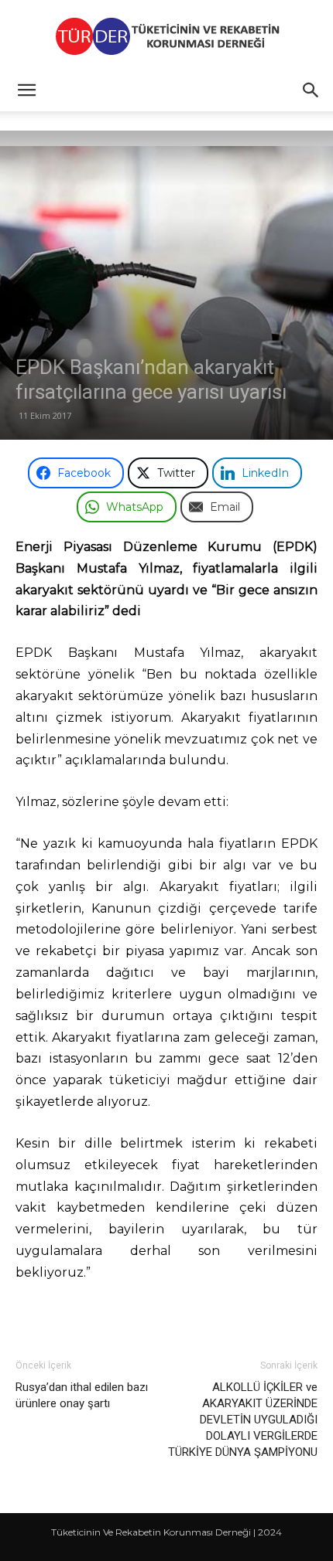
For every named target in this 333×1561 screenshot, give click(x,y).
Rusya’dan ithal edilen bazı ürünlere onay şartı (81, 1395)
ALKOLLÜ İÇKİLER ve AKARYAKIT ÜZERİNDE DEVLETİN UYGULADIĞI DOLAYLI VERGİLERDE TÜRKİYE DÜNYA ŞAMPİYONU (243, 1419)
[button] (26, 90)
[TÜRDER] (166, 36)
